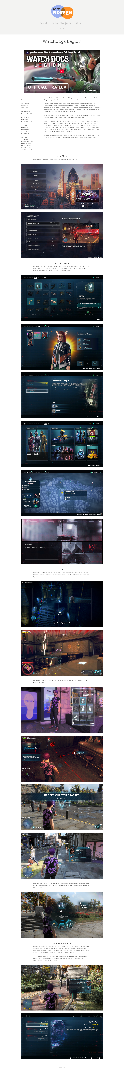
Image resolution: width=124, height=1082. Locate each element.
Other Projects (61, 23)
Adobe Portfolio (64, 1077)
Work (44, 23)
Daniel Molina (79, 572)
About (79, 23)
